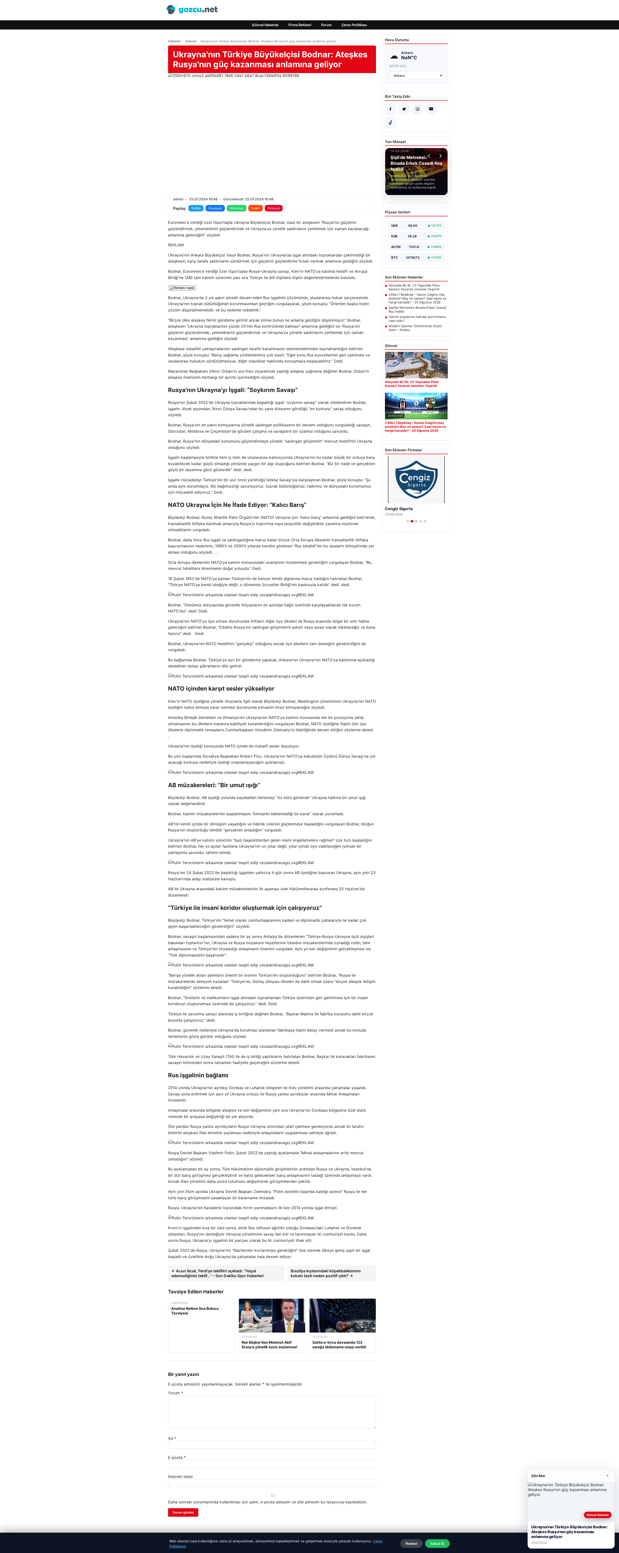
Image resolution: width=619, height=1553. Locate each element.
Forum (326, 25)
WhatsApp (236, 208)
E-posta (177, 1457)
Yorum (175, 1392)
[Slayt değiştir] (407, 521)
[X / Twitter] (404, 109)
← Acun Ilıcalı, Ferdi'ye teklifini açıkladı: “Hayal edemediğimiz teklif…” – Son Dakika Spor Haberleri (217, 1273)
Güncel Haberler (265, 25)
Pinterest (274, 208)
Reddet (411, 1543)
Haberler (174, 41)
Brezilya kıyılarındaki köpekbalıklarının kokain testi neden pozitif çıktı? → (326, 1273)
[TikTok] (390, 122)
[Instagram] (417, 109)
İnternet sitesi (180, 1476)
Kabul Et (437, 1543)
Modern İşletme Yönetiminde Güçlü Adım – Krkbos (415, 328)
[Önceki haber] (430, 156)
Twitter (196, 208)
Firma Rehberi (299, 25)
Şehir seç (398, 66)
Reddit (255, 208)
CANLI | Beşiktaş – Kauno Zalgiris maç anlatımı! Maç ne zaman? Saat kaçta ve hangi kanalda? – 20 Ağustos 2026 (417, 298)
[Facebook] (390, 109)
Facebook (215, 208)
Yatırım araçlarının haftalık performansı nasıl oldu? (417, 319)
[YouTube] (431, 109)
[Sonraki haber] (440, 156)
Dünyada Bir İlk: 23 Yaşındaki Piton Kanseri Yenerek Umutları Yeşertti (414, 287)
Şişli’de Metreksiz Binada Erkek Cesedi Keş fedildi (417, 309)
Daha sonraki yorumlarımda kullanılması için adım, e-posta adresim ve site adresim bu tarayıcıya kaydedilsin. (267, 1502)
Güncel (190, 41)
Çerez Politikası (354, 25)
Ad (172, 1438)
